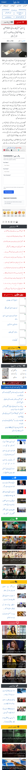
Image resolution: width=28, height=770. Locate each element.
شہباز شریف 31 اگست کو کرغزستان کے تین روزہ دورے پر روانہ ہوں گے (9, 445)
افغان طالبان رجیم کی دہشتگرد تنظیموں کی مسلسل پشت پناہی (9, 513)
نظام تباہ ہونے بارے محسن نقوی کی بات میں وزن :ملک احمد (12, 421)
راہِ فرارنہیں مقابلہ (12, 332)
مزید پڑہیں (12, 226)
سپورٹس (12, 519)
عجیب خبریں (12, 727)
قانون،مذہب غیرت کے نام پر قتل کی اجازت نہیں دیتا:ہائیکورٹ (12, 393)
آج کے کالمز (5, 6)
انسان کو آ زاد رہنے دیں (12, 300)
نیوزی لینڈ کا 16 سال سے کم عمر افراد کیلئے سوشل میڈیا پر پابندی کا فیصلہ (9, 712)
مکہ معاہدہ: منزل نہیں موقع (11, 308)
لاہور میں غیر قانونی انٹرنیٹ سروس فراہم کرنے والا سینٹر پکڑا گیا (9, 694)
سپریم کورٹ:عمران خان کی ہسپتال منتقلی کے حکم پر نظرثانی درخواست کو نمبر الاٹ (12, 407)
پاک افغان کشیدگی (20, 17)
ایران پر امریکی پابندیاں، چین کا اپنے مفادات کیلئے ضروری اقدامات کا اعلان (9, 495)
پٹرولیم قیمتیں (8, 17)
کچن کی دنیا (15, 340)
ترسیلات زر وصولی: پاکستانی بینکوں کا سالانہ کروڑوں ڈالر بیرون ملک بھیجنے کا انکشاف (9, 599)
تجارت (12, 582)
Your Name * (6, 162)
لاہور (24, 370)
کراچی (23, 377)
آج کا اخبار (12, 6)
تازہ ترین (19, 6)
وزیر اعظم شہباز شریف (19, 13)
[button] (4, 356)
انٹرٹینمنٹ (12, 623)
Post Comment (8, 191)
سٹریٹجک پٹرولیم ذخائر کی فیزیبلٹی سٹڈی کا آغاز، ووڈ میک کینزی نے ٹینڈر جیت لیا (9, 608)
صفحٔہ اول (25, 6)
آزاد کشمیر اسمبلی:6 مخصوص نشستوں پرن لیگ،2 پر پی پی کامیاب (12, 414)
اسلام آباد (22, 374)
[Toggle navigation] (25, 2)
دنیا (13, 478)
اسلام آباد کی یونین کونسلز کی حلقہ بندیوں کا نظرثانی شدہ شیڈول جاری (9, 472)
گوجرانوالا (13, 374)
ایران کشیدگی (8, 13)
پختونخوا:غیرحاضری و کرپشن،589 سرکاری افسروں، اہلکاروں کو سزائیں (14, 429)
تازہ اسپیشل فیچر (13, 348)
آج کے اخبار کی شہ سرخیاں (12, 387)
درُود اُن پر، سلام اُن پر (12, 324)
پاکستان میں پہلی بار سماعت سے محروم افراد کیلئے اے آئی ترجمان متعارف (9, 703)
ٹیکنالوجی (12, 686)
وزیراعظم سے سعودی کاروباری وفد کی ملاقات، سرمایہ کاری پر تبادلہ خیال (9, 590)
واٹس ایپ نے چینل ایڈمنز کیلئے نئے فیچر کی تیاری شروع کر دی (9, 721)
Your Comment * (7, 175)
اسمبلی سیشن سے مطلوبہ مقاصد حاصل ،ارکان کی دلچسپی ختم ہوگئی (13, 400)
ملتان (14, 377)
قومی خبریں (12, 437)
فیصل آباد (13, 370)
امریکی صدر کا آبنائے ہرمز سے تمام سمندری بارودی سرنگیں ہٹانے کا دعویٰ (9, 486)
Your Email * (6, 168)
